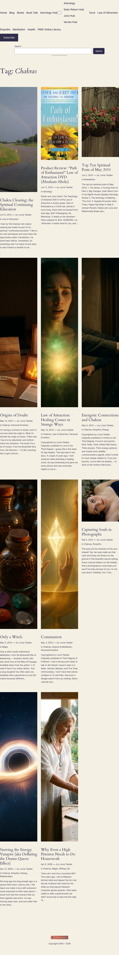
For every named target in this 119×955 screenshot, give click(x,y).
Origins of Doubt (14, 415)
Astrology (47, 191)
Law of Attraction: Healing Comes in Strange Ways (55, 420)
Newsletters (89, 179)
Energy (105, 429)
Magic (5, 647)
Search (18, 46)
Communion (51, 637)
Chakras (6, 425)
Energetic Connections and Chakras (100, 417)
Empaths (97, 429)
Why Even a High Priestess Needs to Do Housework (58, 854)
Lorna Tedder (25, 214)
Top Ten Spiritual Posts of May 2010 (96, 167)
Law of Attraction (10, 219)
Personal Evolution (19, 425)
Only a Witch (11, 637)
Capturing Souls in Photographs (97, 531)
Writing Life (64, 868)
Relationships (6, 876)
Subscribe (9, 37)
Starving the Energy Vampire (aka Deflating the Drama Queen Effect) (18, 856)
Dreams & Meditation (62, 647)
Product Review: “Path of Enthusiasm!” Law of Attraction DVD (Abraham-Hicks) (59, 175)
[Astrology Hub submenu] (59, 12)
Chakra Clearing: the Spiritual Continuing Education (16, 205)
